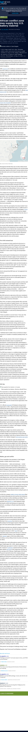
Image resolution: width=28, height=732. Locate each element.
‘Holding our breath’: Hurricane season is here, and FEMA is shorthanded (14, 658)
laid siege (9, 549)
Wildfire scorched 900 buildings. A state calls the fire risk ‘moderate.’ (13, 676)
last (24, 437)
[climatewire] (4, 656)
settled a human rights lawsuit (18, 494)
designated (9, 405)
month (26, 437)
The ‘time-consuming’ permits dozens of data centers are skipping (13, 667)
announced (5, 68)
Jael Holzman (4, 29)
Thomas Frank (4, 661)
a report (25, 209)
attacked (5, 536)
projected (10, 521)
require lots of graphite (5, 102)
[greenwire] (4, 665)
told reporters (19, 437)
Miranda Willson (4, 670)
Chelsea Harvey (4, 679)
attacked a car (10, 501)
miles (16, 530)
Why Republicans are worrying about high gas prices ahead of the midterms (12, 685)
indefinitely (10, 547)
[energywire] (4, 683)
